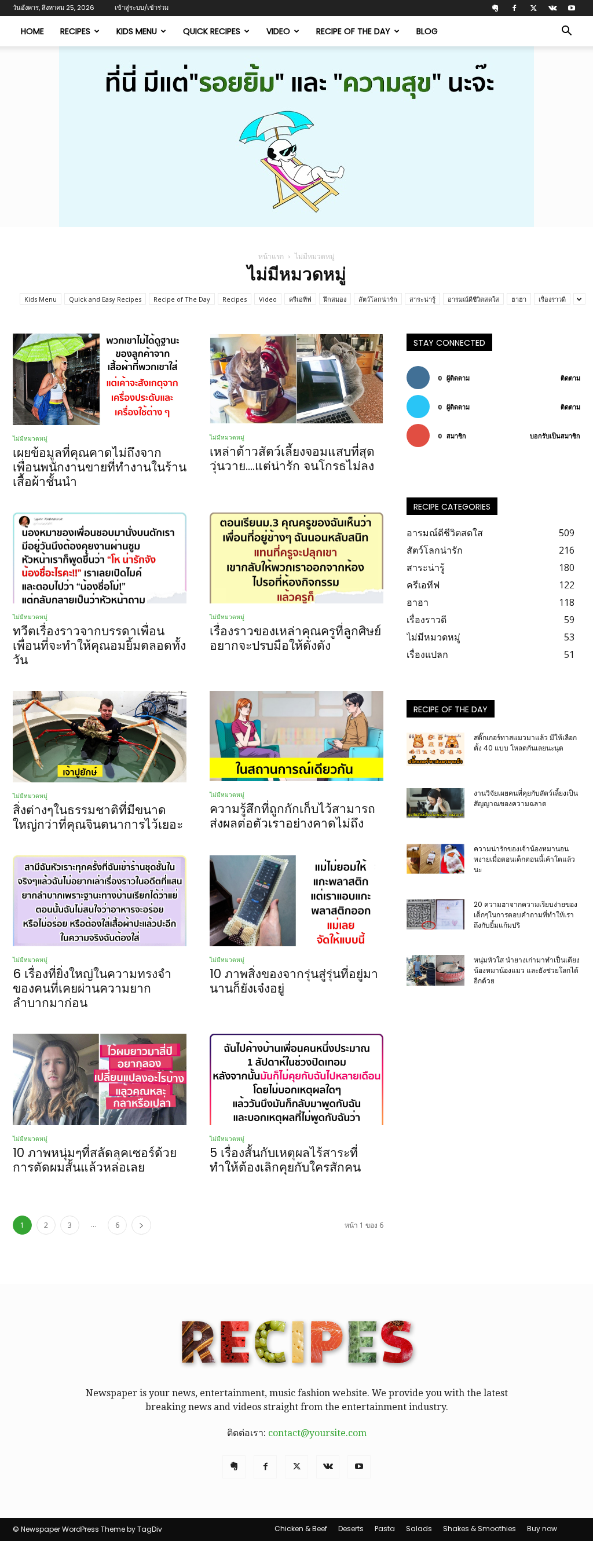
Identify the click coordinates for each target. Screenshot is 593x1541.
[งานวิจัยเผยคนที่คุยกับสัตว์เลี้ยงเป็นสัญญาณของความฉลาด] (435, 803)
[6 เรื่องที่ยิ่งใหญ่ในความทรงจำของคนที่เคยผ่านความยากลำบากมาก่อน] (99, 901)
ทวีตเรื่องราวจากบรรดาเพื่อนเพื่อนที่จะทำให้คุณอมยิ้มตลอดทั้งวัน (99, 645)
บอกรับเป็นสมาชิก (555, 435)
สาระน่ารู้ (422, 299)
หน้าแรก (271, 256)
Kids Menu (136, 31)
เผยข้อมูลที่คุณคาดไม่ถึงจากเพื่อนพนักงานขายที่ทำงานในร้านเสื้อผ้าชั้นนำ (99, 467)
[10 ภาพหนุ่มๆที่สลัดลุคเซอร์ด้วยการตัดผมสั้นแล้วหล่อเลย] (99, 1079)
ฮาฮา (518, 299)
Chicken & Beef (300, 1528)
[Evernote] (495, 8)
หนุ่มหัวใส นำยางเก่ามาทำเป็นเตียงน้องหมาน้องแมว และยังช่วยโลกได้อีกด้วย (527, 970)
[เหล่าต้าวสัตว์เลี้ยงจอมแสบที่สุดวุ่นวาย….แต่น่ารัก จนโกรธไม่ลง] (296, 379)
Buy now (542, 1528)
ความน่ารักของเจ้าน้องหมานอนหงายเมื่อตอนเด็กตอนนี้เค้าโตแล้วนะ (524, 859)
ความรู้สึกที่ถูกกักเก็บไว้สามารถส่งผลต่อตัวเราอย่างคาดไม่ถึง (292, 816)
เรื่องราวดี (552, 299)
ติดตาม (570, 378)
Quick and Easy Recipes (105, 299)
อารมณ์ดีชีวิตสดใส (473, 299)
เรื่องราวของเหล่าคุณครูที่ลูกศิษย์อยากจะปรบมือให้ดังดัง (295, 638)
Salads (419, 1528)
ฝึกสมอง (335, 299)
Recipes (75, 31)
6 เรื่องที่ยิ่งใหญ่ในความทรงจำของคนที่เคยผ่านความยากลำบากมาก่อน (92, 988)
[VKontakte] (552, 8)
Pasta (385, 1528)
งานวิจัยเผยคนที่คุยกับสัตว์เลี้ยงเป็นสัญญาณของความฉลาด (526, 798)
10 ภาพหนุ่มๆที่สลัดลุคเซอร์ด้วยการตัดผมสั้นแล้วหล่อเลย (95, 1160)
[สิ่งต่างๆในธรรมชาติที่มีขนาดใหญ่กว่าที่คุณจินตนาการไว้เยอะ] (99, 736)
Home (32, 31)
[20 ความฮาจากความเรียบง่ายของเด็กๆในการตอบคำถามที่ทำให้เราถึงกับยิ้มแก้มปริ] (435, 914)
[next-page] (141, 1225)
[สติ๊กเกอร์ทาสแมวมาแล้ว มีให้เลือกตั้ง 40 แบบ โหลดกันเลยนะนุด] (435, 749)
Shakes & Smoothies (479, 1528)
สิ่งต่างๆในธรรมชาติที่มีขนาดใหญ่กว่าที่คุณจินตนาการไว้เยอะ (98, 817)
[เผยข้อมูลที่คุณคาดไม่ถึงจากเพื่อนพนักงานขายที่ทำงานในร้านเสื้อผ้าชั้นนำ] (99, 379)
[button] (566, 31)
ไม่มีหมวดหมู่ (30, 438)
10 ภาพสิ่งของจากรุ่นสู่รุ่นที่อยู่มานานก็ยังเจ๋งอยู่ (294, 981)
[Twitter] (533, 8)
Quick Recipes (211, 31)
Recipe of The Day (353, 31)
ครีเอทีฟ (300, 299)
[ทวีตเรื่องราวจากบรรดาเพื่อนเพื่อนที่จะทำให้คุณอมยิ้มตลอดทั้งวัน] (99, 558)
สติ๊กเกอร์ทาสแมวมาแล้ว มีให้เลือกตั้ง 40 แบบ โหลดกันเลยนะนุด (525, 743)
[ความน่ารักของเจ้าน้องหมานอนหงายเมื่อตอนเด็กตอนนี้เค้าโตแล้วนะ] (435, 859)
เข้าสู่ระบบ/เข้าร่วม (142, 7)
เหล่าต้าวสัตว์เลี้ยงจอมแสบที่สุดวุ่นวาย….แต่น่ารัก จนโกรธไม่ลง (292, 458)
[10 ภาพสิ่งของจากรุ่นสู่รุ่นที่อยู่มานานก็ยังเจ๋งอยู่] (296, 901)
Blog (427, 31)
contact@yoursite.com (317, 1432)
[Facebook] (514, 8)
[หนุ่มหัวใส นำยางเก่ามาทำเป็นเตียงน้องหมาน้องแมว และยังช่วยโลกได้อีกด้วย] (435, 970)
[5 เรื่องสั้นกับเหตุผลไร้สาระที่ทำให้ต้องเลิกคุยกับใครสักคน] (296, 1079)
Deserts (351, 1528)
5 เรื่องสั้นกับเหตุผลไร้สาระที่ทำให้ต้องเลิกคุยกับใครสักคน (285, 1160)
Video (278, 31)
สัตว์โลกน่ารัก (377, 299)
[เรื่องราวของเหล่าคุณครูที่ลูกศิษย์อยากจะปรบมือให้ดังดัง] (296, 558)
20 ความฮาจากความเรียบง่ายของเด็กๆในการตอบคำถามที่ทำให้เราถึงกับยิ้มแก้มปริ (525, 914)
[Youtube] (571, 8)
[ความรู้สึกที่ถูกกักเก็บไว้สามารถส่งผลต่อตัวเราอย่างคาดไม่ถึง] (296, 736)
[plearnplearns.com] (296, 136)
